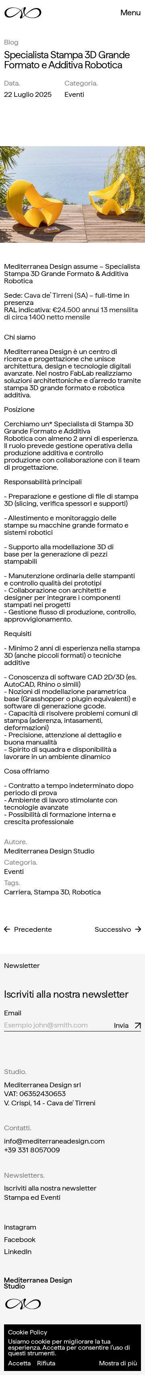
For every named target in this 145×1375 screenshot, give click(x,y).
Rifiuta (46, 1363)
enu (130, 12)
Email (12, 1013)
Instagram (20, 1227)
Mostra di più (118, 1363)
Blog (11, 42)
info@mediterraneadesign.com (54, 1141)
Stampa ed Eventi (32, 1197)
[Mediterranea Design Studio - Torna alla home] (23, 12)
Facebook (19, 1239)
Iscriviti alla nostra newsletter (50, 1188)
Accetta (19, 1363)
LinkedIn (17, 1251)
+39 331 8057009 (32, 1150)
